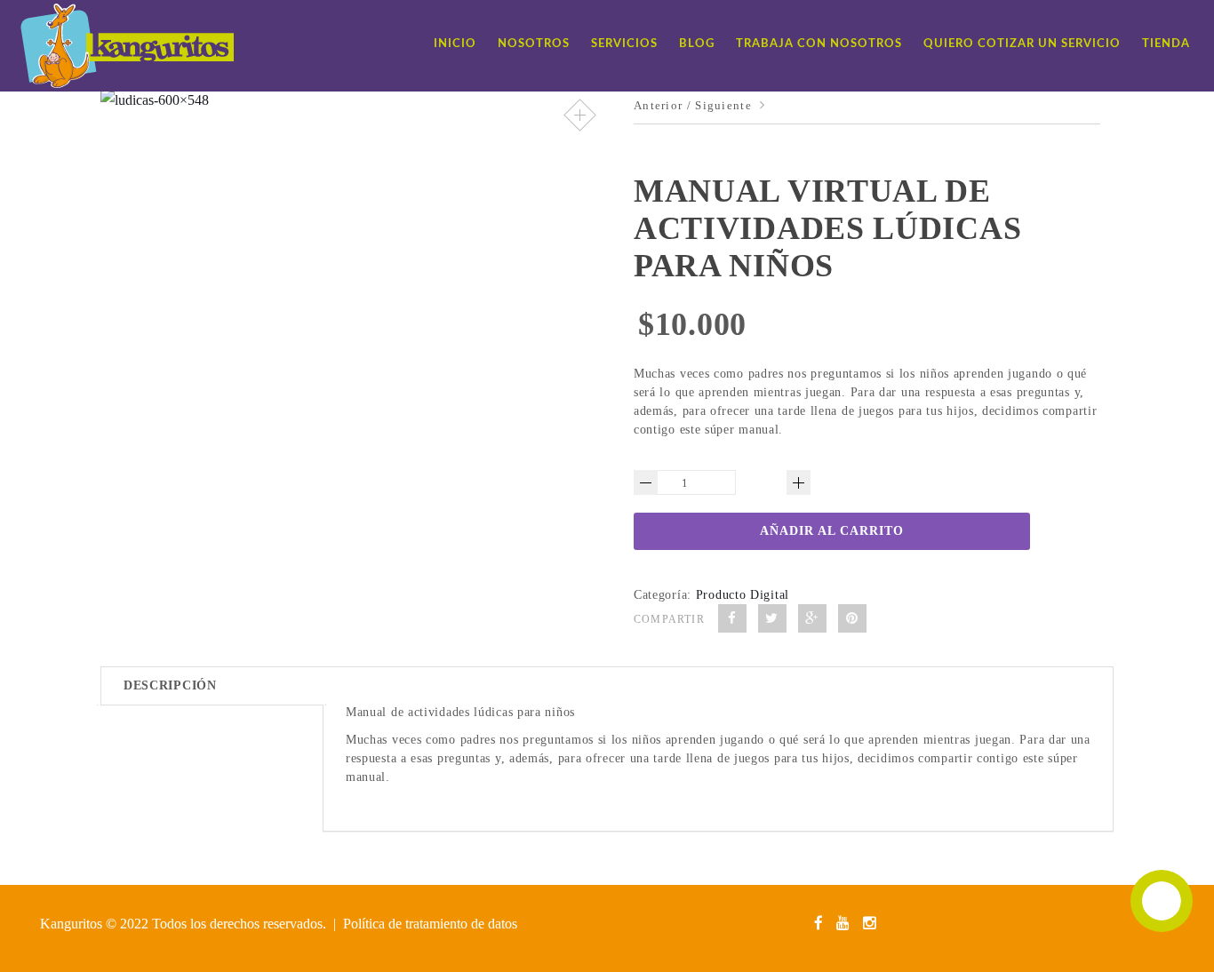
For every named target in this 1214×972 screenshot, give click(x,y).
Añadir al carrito (832, 531)
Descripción (170, 685)
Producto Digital (742, 595)
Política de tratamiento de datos (430, 923)
